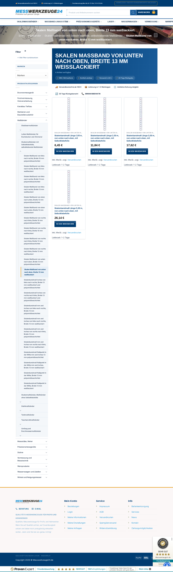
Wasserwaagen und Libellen (29, 472)
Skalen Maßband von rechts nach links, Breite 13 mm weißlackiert (35, 251)
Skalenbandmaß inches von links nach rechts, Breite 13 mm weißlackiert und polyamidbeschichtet (34, 284)
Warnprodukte (23, 466)
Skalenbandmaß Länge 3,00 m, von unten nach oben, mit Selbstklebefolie (141, 138)
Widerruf (45, 556)
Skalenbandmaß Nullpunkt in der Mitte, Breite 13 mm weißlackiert (35, 385)
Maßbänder (34, 35)
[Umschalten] (46, 92)
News (134, 517)
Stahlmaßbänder (27, 406)
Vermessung (151, 22)
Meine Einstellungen (76, 523)
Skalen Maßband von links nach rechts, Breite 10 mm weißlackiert (34, 168)
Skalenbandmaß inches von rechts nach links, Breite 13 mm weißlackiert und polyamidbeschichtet (34, 297)
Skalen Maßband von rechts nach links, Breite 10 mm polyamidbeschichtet (35, 220)
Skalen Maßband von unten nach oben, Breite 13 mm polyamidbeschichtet (34, 261)
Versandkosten (74, 160)
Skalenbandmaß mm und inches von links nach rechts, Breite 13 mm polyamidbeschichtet (35, 309)
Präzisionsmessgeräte (88, 22)
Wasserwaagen (129, 22)
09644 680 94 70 (92, 94)
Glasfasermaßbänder (29, 125)
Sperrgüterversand (107, 523)
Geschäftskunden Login (27, 556)
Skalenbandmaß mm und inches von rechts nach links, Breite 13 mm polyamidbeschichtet (35, 333)
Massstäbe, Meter (25, 441)
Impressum (104, 506)
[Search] (133, 12)
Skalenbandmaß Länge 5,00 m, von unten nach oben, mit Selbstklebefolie (68, 211)
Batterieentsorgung (140, 506)
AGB (101, 512)
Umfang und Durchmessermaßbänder (31, 430)
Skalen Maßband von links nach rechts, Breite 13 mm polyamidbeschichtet (34, 179)
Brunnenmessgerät (25, 93)
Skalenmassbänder (27, 22)
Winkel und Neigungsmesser (29, 477)
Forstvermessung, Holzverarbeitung (25, 99)
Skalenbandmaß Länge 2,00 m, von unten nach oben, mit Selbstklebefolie (105, 138)
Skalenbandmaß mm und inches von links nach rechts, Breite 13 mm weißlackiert (35, 321)
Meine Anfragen (75, 528)
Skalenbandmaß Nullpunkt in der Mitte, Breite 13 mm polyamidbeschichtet (35, 375)
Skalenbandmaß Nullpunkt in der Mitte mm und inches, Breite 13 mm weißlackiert (35, 365)
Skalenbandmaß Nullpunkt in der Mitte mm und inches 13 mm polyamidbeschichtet (35, 354)
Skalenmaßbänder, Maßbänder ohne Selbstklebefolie (33, 396)
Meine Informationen (77, 517)
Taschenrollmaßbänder (30, 420)
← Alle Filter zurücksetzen (27, 58)
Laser (111, 22)
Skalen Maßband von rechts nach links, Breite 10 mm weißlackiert (35, 230)
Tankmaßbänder (27, 415)
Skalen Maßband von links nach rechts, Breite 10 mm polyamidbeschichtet (34, 158)
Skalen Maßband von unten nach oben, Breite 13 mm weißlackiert (35, 272)
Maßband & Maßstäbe (57, 22)
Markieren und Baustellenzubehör (25, 113)
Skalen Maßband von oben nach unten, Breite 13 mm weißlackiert (34, 210)
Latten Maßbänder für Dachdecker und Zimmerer (31, 135)
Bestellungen (73, 506)
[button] (136, 3)
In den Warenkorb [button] (65, 151)
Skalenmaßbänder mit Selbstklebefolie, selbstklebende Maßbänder (84, 35)
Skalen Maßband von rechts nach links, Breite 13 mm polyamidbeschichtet (35, 241)
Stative (20, 452)
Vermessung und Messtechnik (24, 459)
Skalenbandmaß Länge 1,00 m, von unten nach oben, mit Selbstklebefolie (68, 138)
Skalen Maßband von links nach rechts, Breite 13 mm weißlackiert (34, 189)
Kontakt (135, 523)
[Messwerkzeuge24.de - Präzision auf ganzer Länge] (39, 12)
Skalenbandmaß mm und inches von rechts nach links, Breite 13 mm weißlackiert (35, 344)
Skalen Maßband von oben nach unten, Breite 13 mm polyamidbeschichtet (34, 199)
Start (22, 35)
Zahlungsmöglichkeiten (142, 528)
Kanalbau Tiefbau (24, 106)
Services (135, 512)
